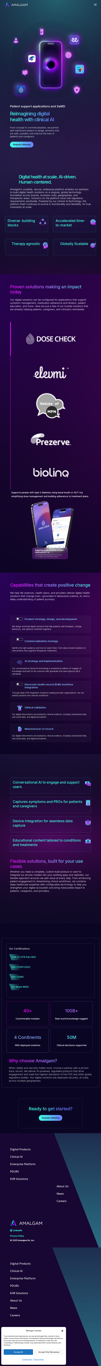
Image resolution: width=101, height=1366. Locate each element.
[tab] (50, 339)
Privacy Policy (39, 1359)
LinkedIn (17, 1230)
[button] (62, 1331)
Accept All (18, 1352)
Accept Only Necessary (48, 1352)
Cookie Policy (27, 1359)
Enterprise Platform (23, 1164)
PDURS (14, 1171)
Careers (62, 1201)
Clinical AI (16, 1156)
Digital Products (20, 1149)
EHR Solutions (19, 1179)
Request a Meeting (21, 144)
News (60, 1193)
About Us (62, 1186)
